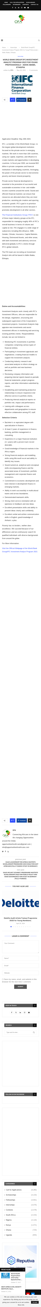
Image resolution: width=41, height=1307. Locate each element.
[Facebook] (12, 7)
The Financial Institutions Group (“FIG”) (18, 215)
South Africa (21, 1215)
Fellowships (7, 4)
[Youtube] (25, 7)
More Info (21, 1305)
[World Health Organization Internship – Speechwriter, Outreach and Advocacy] (5, 1275)
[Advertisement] (21, 30)
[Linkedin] (18, 7)
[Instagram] (21, 7)
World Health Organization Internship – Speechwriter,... (16, 1277)
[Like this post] (13, 100)
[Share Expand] (29, 100)
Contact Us (34, 4)
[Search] (39, 40)
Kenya (21, 1225)
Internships (16, 4)
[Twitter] (15, 7)
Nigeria (21, 1220)
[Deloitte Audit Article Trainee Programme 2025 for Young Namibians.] (20, 903)
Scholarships (30, 2)
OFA (11, 70)
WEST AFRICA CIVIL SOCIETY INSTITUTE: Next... (11, 1288)
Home (6, 2)
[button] (4, 909)
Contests (25, 4)
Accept (35, 1302)
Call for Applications (17, 2)
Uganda (21, 1235)
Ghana (21, 1230)
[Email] (28, 7)
